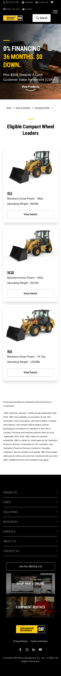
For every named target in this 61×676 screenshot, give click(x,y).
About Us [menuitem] (9, 541)
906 (9, 351)
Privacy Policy (20, 641)
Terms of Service (39, 641)
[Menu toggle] (55, 11)
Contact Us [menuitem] (11, 551)
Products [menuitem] (10, 492)
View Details (30, 214)
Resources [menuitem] (10, 521)
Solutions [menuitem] (10, 512)
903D (10, 272)
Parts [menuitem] (7, 502)
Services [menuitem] (9, 531)
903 (9, 193)
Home (9, 108)
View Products (30, 86)
